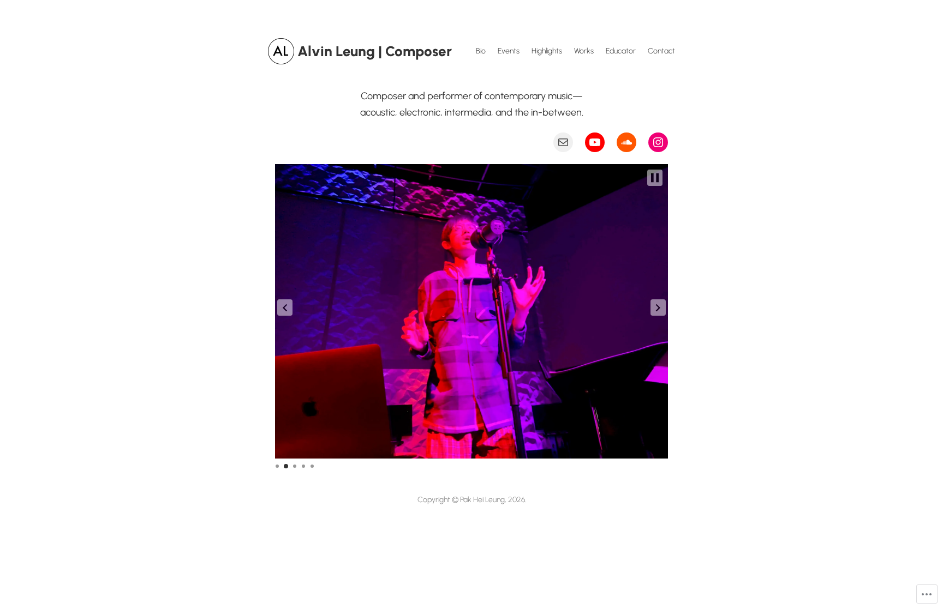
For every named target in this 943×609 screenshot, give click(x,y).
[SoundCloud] (626, 142)
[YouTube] (595, 142)
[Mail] (563, 142)
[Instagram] (658, 142)
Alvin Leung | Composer (374, 51)
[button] (285, 307)
